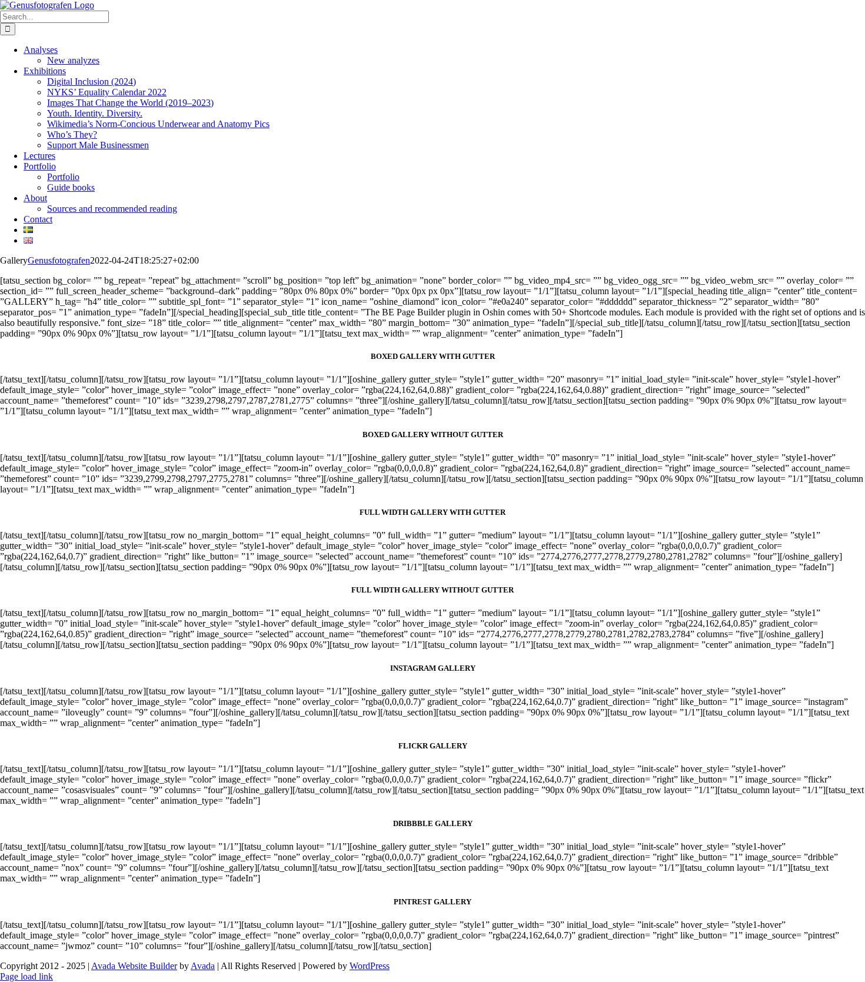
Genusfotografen (59, 260)
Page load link (26, 976)
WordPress (370, 966)
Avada (203, 966)
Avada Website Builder (134, 966)
